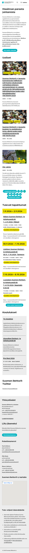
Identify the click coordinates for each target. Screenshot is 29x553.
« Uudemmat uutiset (10, 191)
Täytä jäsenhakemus (9, 435)
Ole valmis (6, 167)
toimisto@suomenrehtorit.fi (9, 412)
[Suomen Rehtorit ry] (8, 2)
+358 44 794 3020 (9, 470)
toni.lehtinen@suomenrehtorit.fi (11, 452)
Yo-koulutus (8, 319)
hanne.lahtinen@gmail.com (9, 472)
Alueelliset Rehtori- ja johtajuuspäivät (12, 339)
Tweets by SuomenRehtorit (9, 388)
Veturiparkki (7, 540)
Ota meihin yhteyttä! (10, 50)
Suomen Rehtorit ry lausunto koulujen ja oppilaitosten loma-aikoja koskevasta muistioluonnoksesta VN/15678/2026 (13, 131)
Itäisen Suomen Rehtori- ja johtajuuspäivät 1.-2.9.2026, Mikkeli (14, 219)
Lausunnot (17, 72)
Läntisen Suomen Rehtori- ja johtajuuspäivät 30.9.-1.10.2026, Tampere (13, 251)
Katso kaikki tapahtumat (14, 305)
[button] (17, 2)
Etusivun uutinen (8, 72)
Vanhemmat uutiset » (14, 197)
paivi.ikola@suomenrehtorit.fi (10, 462)
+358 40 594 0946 (9, 460)
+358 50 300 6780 (9, 450)
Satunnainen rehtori (19, 161)
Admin (4, 98)
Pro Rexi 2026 (9, 358)
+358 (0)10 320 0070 (10, 410)
